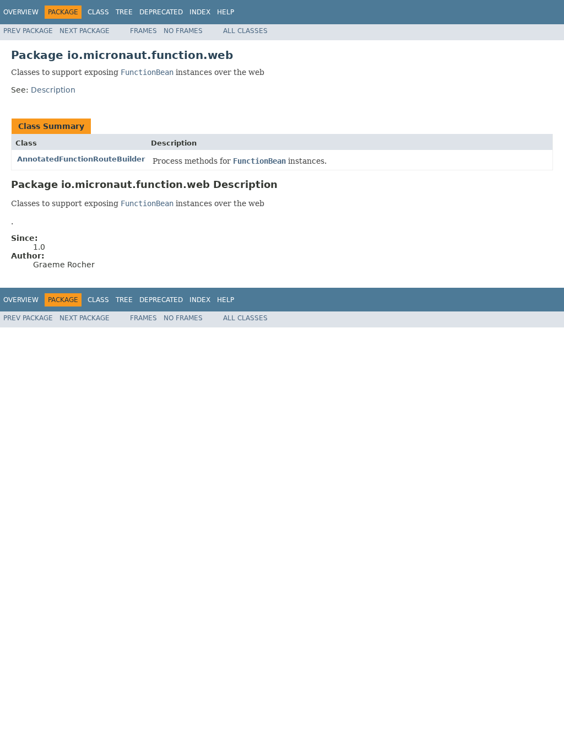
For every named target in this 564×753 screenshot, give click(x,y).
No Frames (183, 31)
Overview (21, 12)
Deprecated (161, 12)
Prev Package (28, 31)
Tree (124, 12)
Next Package (84, 31)
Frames (143, 31)
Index (199, 12)
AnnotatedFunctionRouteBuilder (81, 159)
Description (53, 89)
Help (225, 12)
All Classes (245, 31)
